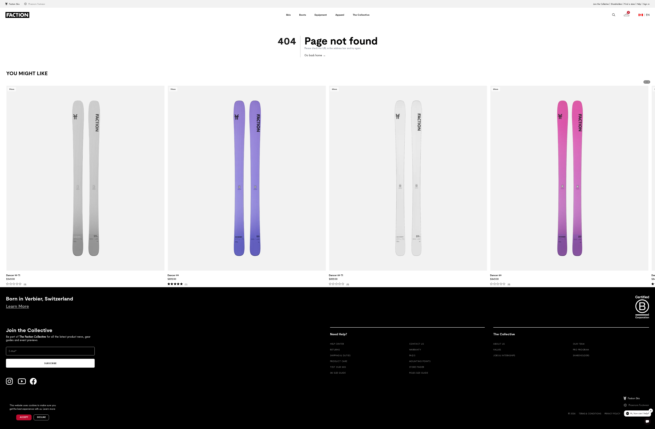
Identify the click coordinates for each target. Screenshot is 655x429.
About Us (499, 344)
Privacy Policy (612, 413)
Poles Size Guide (418, 373)
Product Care (338, 361)
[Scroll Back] (645, 82)
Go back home (315, 55)
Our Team (579, 344)
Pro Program (581, 349)
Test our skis (338, 367)
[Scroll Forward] (648, 82)
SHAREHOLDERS (581, 355)
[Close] (60, 399)
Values (497, 349)
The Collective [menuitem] (361, 14)
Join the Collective (601, 4)
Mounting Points (420, 361)
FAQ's (412, 355)
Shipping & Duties (340, 355)
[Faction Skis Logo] (17, 15)
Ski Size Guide (338, 373)
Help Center (337, 344)
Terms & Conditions (590, 413)
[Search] (613, 15)
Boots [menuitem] (302, 14)
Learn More (17, 306)
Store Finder (416, 367)
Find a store (629, 4)
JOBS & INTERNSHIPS (504, 355)
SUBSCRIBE (50, 363)
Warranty (415, 349)
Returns (335, 349)
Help (639, 4)
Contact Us (416, 344)
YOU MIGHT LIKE (27, 73)
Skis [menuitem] (288, 14)
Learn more (49, 408)
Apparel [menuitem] (339, 14)
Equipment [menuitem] (321, 14)
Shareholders (616, 4)
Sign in (646, 4)
